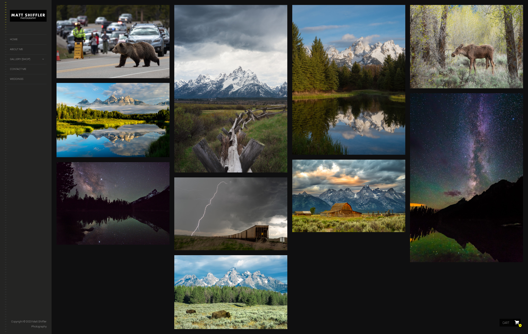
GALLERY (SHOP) (20, 59)
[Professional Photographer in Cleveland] (28, 16)
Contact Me (18, 69)
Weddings (16, 78)
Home (14, 39)
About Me (16, 49)
